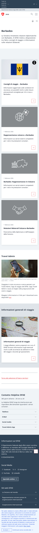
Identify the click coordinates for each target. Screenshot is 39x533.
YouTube (7, 473)
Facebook (7, 470)
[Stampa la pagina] (33, 21)
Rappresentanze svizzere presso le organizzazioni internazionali (14, 498)
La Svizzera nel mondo (10, 492)
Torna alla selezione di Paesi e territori (14, 378)
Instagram (23, 470)
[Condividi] (37, 21)
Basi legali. (27, 526)
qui (10, 297)
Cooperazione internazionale (12, 505)
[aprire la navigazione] (36, 14)
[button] (36, 451)
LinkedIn (17, 473)
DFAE (7, 14)
